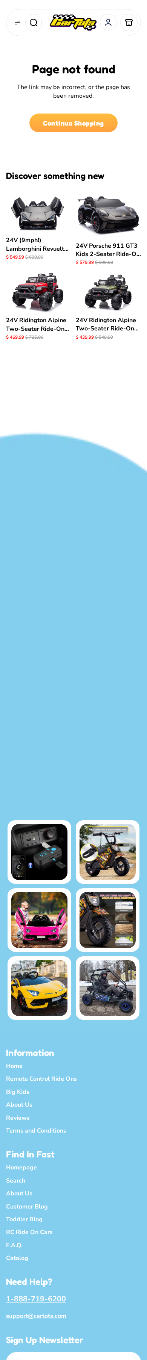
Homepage (21, 1167)
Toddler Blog (24, 1219)
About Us (19, 1105)
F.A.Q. (14, 1245)
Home (14, 1066)
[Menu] (17, 22)
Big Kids (17, 1092)
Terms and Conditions (36, 1131)
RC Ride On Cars (29, 1232)
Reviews (18, 1117)
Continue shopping (73, 123)
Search (15, 1181)
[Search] (33, 22)
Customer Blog (27, 1206)
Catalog (17, 1258)
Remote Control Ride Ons (41, 1079)
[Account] (108, 22)
